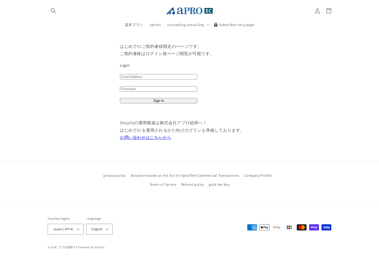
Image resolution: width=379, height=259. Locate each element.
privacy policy (114, 175)
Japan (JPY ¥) (63, 229)
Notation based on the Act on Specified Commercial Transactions (185, 175)
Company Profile (258, 175)
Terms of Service (163, 184)
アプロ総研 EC (68, 247)
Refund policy (192, 184)
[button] (53, 10)
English (97, 229)
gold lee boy (219, 184)
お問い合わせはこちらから (145, 137)
